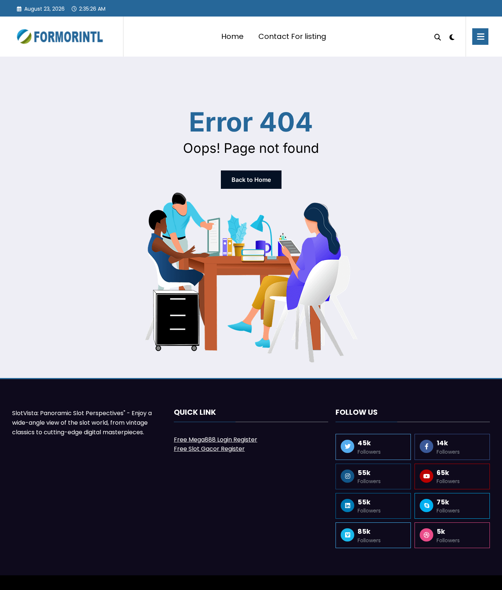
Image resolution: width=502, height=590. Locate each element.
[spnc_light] (452, 36)
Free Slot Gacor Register (209, 449)
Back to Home (251, 179)
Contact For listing (292, 36)
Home (232, 36)
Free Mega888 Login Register (215, 439)
